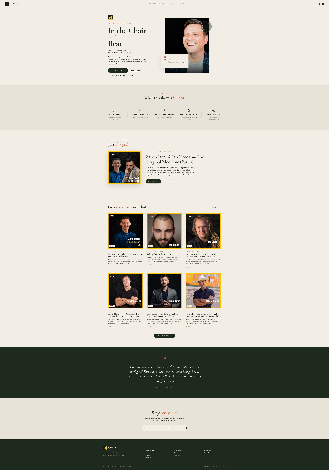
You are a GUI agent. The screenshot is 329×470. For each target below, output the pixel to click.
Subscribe (170, 4)
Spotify (147, 453)
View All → (217, 207)
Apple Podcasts (149, 450)
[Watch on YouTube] (323, 4)
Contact (180, 4)
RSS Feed (148, 457)
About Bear (177, 453)
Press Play (154, 181)
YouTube (148, 455)
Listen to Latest (118, 70)
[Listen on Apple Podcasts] (316, 4)
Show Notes (168, 181)
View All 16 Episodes (164, 336)
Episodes (152, 4)
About (161, 4)
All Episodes (135, 70)
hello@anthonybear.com (209, 453)
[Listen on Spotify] (319, 4)
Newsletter (177, 455)
